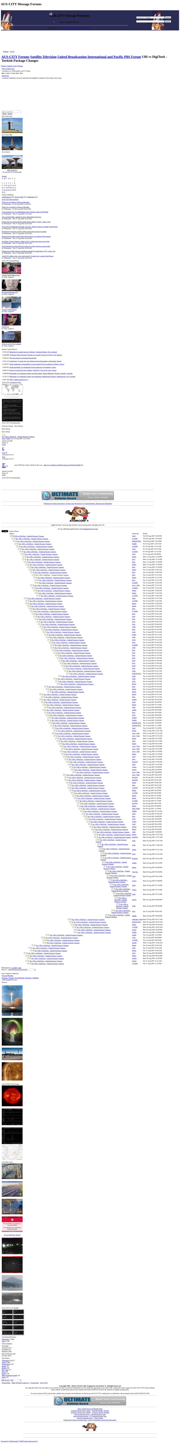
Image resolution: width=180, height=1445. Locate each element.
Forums (23, 57)
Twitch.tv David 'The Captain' (81, 1412)
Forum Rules (6, 1383)
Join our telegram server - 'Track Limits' (90, 1418)
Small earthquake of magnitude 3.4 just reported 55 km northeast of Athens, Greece (36, 364)
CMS (53, 525)
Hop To (4, 970)
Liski (19, 968)
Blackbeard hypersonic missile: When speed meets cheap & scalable (24, 232)
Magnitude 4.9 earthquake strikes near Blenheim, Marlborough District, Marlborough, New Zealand (42, 376)
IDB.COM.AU (64, 28)
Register (6, 51)
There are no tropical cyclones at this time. (15, 202)
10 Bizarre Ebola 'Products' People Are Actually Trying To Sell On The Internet (35, 355)
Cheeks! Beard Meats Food (11, 275)
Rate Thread (6, 432)
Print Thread (6, 429)
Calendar (9, 66)
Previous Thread (7, 426)
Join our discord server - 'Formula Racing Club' (90, 1414)
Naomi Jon (5, 327)
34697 (8, 438)
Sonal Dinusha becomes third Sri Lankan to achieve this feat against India (26, 246)
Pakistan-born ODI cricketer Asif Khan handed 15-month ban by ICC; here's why (29, 251)
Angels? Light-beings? (9, 309)
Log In (12, 51)
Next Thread (18, 426)
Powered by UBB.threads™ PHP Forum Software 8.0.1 (19, 1441)
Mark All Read (16, 1383)
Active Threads (18, 66)
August (4, 176)
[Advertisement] (90, 35)
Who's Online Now (8, 69)
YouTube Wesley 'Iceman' (100, 1411)
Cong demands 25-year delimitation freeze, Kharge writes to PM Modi (25, 212)
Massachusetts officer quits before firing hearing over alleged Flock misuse (26, 236)
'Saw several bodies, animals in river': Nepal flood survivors (21, 217)
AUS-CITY (9, 57)
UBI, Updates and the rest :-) (18, 379)
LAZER (14, 968)
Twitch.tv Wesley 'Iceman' (100, 1412)
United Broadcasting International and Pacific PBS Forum (99, 57)
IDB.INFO (73, 28)
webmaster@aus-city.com (90, 529)
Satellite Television (43, 57)
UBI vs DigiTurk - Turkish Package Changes (29, 536)
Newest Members (7, 976)
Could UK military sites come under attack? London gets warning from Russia (27, 256)
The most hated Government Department (22, 358)
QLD (4, 444)
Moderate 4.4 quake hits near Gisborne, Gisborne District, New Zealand (33, 352)
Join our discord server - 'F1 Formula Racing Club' (90, 1416)
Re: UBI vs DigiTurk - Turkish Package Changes (18, 437)
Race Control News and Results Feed (90, 1409)
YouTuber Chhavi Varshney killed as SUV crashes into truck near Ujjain (25, 241)
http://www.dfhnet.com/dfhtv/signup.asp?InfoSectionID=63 (63, 465)
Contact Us (25, 1383)
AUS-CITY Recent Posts (10, 199)
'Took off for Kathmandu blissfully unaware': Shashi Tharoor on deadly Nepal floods (30, 227)
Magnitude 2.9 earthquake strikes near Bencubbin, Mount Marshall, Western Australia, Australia (40, 373)
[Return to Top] (1, 9)
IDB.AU (87, 28)
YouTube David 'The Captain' (81, 1411)
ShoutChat (5, 76)
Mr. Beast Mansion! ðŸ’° (10, 292)
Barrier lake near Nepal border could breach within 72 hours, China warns (26, 222)
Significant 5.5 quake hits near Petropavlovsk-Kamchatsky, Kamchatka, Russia (35, 361)
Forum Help (35, 1383)
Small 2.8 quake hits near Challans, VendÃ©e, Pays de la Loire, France (32, 370)
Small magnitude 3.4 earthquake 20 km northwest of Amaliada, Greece (32, 367)
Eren (3, 438)
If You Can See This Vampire (11, 344)
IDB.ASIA (81, 28)
